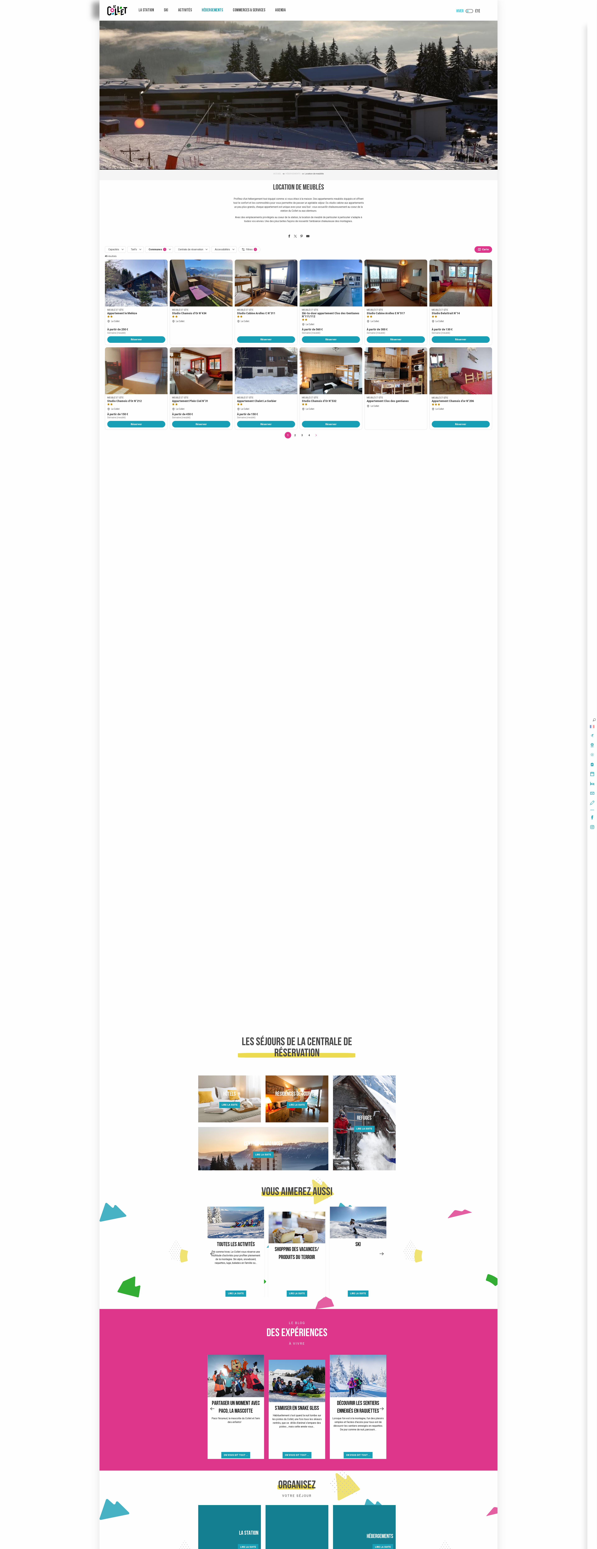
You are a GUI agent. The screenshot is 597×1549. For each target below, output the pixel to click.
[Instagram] (592, 827)
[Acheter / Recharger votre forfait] (592, 764)
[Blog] (592, 803)
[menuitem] (117, 10)
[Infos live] (592, 735)
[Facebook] (592, 817)
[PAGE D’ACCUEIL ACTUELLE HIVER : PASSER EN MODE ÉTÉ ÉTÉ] (469, 11)
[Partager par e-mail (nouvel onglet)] (307, 237)
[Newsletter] (592, 793)
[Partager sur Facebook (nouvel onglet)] (289, 237)
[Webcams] (592, 745)
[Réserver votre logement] (592, 783)
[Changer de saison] (470, 11)
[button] (594, 720)
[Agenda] (592, 774)
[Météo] (592, 755)
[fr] (592, 727)
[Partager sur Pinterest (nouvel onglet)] (301, 237)
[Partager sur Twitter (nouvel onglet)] (295, 237)
